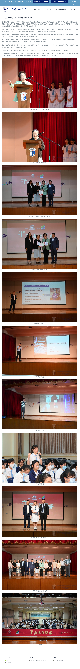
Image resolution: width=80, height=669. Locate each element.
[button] (75, 9)
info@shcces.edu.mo (59, 660)
